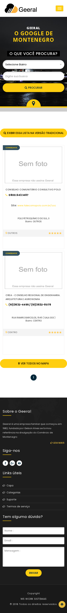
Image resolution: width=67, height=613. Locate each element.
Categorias (12, 492)
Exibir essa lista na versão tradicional (35, 133)
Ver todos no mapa (35, 363)
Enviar (33, 573)
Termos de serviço (17, 506)
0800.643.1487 (18, 195)
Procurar (35, 88)
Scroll (62, 604)
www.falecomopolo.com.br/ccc (37, 205)
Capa (9, 485)
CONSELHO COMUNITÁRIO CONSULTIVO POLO (33, 189)
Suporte (10, 499)
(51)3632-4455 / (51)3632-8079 (29, 304)
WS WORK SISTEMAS (34, 599)
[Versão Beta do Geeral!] (20, 8)
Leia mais (58, 442)
